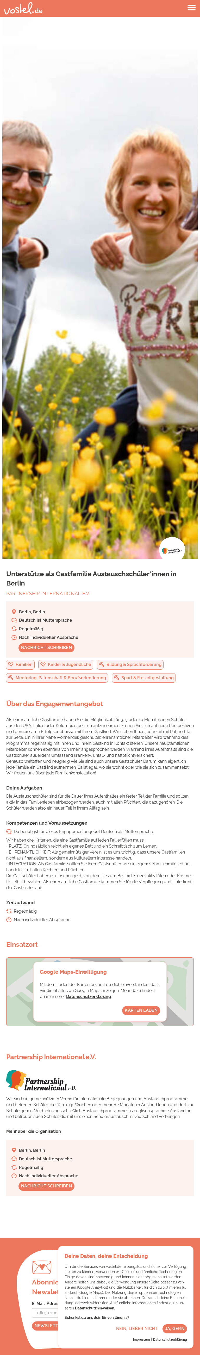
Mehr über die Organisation (33, 1131)
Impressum (141, 1339)
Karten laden (141, 1010)
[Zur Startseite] (23, 8)
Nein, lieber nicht (137, 1328)
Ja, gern (174, 1328)
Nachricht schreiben (46, 647)
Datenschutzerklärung (88, 996)
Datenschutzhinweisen (94, 1308)
